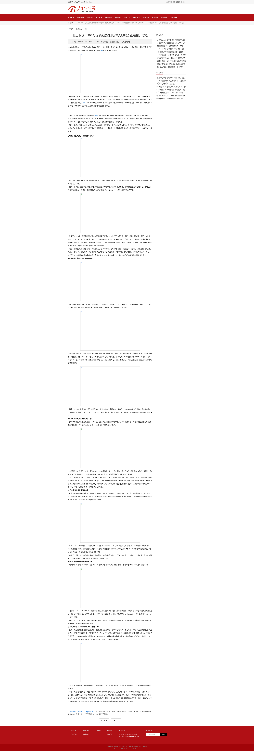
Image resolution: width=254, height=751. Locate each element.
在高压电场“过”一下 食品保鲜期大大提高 (171, 96)
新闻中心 (80, 17)
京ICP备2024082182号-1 (135, 746)
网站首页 (71, 17)
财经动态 (136, 17)
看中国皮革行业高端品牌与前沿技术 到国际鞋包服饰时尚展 (96, 23)
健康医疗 (118, 17)
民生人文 (127, 17)
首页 (71, 29)
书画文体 (146, 17)
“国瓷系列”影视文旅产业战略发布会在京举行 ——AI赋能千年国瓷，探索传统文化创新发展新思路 (147, 23)
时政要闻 (108, 17)
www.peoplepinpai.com (87, 711)
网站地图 (145, 746)
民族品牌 (164, 17)
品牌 (101, 50)
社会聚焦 (99, 17)
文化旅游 (155, 17)
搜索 (163, 735)
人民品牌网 (125, 41)
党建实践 (90, 17)
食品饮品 (79, 29)
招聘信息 (109, 734)
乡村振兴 (174, 17)
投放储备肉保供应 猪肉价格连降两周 (170, 99)
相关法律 (86, 734)
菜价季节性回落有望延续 (166, 84)
